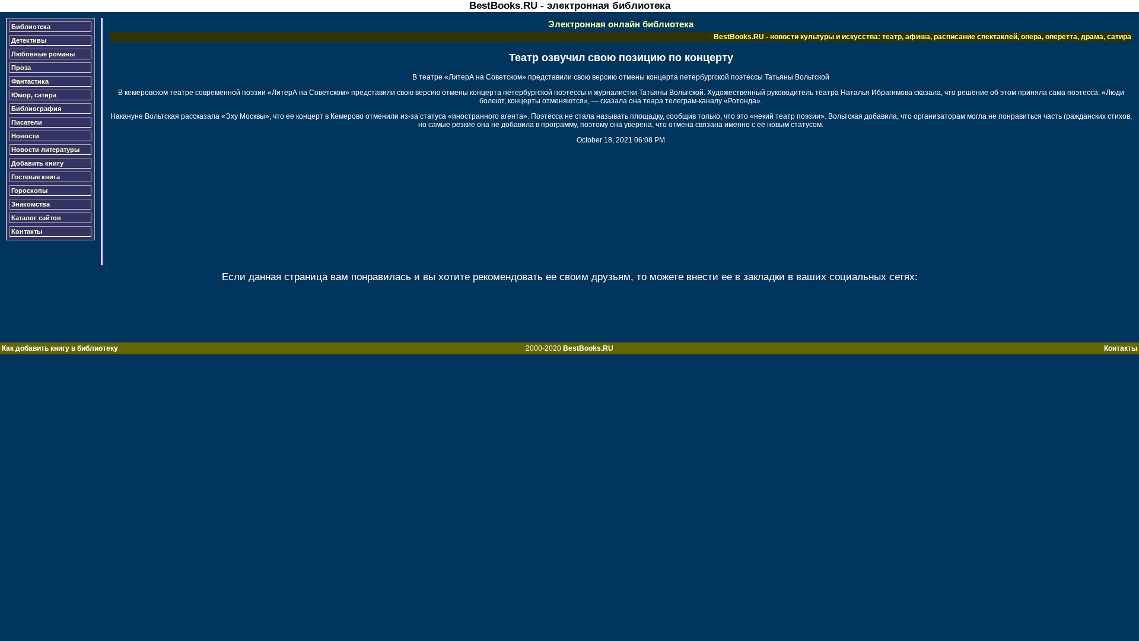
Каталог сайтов (36, 217)
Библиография (36, 108)
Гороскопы (29, 190)
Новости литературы (45, 149)
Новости (25, 135)
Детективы (28, 40)
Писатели (26, 122)
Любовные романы (43, 54)
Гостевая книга (35, 176)
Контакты (26, 231)
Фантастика (30, 81)
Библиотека (30, 26)
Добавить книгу (37, 163)
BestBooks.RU (588, 348)
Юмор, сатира (33, 95)
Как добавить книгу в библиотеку (60, 348)
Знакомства (30, 204)
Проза (21, 67)
